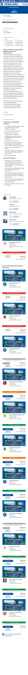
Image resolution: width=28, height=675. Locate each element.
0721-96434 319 (15, 224)
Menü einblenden (14, 7)
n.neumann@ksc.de (16, 223)
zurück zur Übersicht (7, 16)
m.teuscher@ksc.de (16, 215)
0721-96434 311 (15, 209)
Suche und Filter (6, 15)
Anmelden (14, 12)
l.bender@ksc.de (15, 208)
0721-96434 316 (15, 217)
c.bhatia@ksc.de (15, 200)
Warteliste (6, 363)
